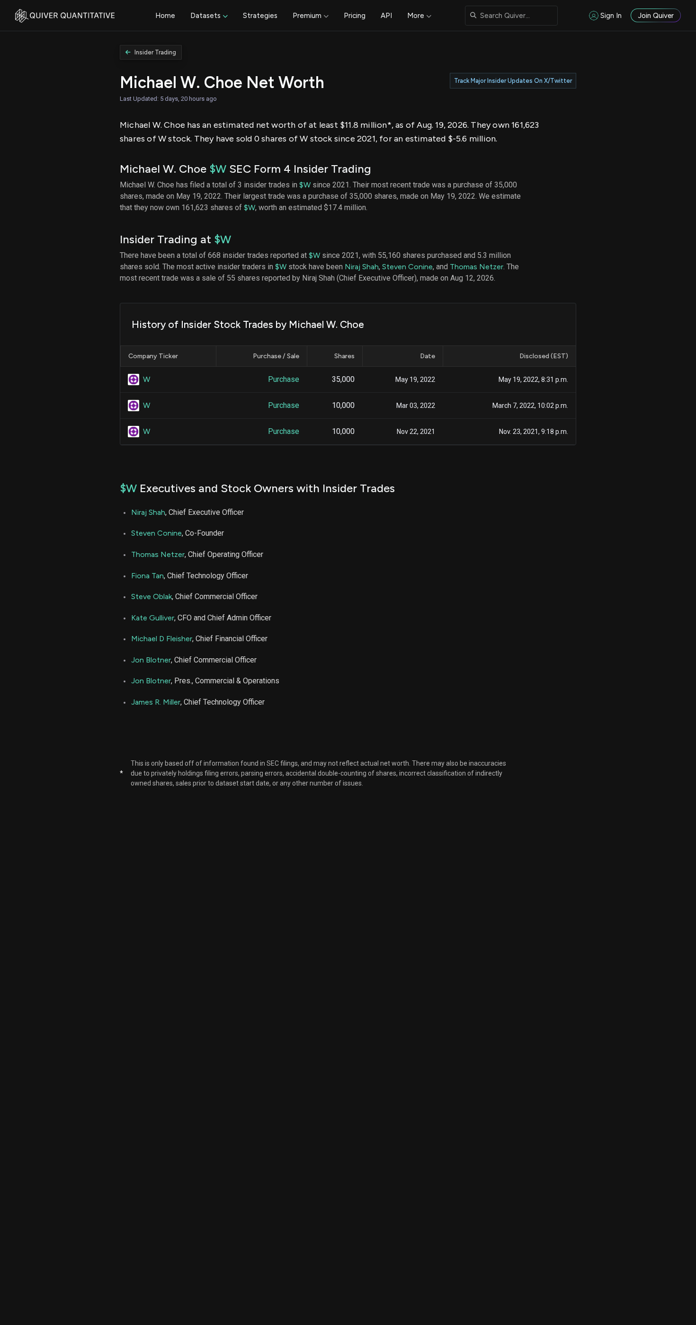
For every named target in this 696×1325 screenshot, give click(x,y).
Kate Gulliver (152, 617)
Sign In (611, 15)
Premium (307, 15)
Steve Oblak (151, 596)
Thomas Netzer (476, 266)
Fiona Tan (147, 575)
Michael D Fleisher (161, 638)
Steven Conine (407, 266)
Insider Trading (155, 52)
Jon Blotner (151, 659)
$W (217, 169)
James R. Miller (155, 702)
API (386, 15)
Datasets (205, 15)
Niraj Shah (362, 266)
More (415, 15)
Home (165, 15)
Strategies (260, 15)
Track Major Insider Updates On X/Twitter (513, 80)
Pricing (355, 15)
